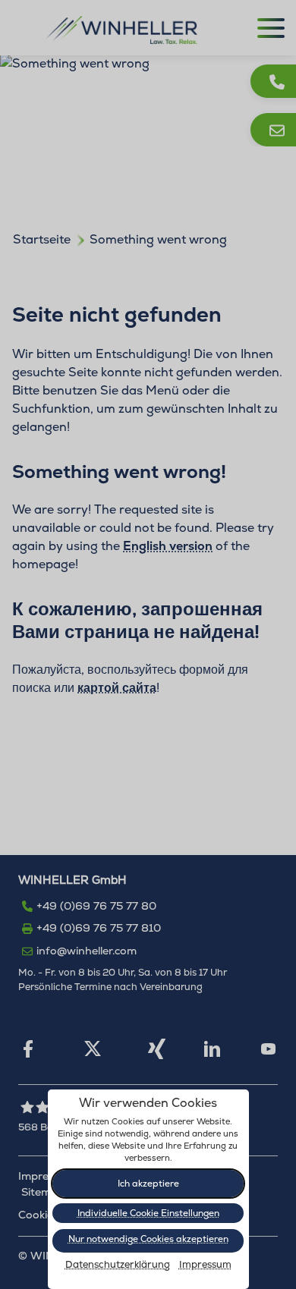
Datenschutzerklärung (117, 1265)
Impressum (205, 1265)
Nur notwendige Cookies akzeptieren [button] (148, 1239)
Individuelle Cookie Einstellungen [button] (148, 1213)
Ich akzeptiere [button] (148, 1183)
